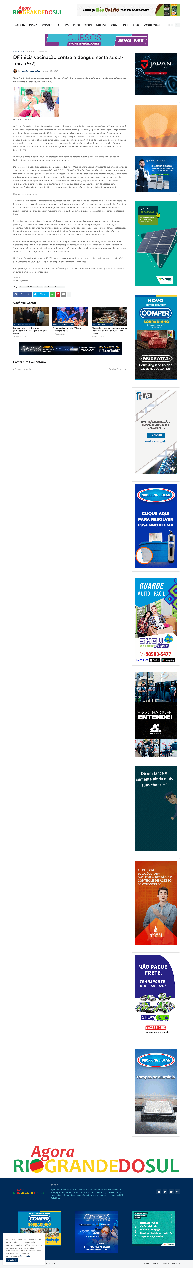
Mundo (124, 24)
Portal (32, 24)
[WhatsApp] (52, 294)
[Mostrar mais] (69, 294)
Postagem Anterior (23, 369)
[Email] (63, 294)
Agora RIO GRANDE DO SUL (40, 52)
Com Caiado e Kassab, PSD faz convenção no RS (66, 329)
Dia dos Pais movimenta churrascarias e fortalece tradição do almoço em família (109, 331)
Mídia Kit (176, 1263)
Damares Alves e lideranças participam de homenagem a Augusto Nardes (30, 331)
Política (135, 24)
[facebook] (158, 1191)
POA (66, 24)
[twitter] (165, 1191)
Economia (101, 24)
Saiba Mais (25, 1256)
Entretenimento (151, 24)
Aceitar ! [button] (12, 1260)
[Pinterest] (58, 294)
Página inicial (18, 52)
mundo (54, 287)
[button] (170, 25)
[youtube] (171, 1191)
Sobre (155, 1263)
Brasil (113, 24)
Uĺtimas (46, 24)
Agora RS (20, 24)
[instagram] (177, 1191)
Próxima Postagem (117, 369)
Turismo (88, 24)
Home (146, 1263)
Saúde (61, 287)
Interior (76, 24)
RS (58, 24)
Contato (165, 1263)
